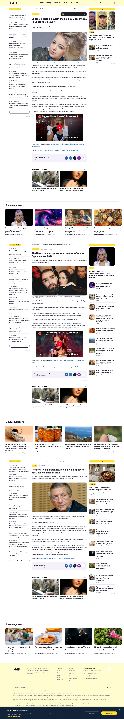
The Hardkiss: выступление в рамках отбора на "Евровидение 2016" (57, 150)
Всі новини (19, 111)
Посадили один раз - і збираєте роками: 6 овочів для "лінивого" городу (18, 497)
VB (79, 158)
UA (104, 3)
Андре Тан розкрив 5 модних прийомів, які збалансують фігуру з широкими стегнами (19, 96)
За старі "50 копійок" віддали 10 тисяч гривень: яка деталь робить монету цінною (77, 230)
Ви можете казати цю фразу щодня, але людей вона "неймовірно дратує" (105, 47)
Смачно (65, 3)
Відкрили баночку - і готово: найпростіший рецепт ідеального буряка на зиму (19, 66)
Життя (37, 461)
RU (107, 3)
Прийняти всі (109, 713)
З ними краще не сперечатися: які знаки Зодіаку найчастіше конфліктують (19, 506)
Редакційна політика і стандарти (92, 670)
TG (70, 158)
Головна (34, 8)
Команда (71, 675)
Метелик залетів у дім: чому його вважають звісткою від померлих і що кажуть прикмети (19, 320)
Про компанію (73, 678)
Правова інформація (88, 675)
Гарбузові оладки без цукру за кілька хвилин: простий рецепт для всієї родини (19, 516)
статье (52, 522)
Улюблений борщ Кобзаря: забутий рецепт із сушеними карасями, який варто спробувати (105, 58)
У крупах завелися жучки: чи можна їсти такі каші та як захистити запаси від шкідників (18, 17)
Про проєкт (72, 670)
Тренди (49, 3)
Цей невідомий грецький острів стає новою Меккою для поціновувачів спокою (18, 311)
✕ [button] (119, 709)
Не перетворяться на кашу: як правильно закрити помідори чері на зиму (19, 301)
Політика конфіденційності (90, 678)
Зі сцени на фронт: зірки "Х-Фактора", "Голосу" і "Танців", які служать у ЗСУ (101, 37)
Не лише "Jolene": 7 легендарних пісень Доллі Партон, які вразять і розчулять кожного (17, 230)
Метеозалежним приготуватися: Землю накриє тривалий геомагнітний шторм (18, 56)
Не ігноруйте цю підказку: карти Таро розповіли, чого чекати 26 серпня (18, 105)
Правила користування (89, 673)
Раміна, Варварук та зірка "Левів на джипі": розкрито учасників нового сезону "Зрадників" (18, 525)
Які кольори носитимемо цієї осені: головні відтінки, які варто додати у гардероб (18, 488)
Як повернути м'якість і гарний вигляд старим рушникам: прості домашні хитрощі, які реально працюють (18, 291)
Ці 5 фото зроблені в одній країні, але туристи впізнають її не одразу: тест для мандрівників (19, 544)
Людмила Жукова (39, 234)
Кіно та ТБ (38, 8)
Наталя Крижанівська (70, 234)
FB (66, 158)
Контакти (71, 673)
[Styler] (14, 3)
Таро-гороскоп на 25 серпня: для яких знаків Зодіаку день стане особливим (19, 553)
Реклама (71, 681)
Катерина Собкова (10, 234)
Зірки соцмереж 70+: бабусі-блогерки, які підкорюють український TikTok (17, 329)
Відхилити (91, 713)
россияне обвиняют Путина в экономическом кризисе (56, 558)
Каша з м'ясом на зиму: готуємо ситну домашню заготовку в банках (18, 26)
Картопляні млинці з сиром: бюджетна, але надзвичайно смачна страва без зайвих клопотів (17, 85)
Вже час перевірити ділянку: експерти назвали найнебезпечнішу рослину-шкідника (17, 46)
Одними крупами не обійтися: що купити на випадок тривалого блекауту (19, 478)
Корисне (57, 3)
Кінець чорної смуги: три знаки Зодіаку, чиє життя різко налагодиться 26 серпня (46, 230)
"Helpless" (69, 323)
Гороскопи (75, 3)
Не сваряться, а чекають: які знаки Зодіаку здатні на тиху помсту (17, 36)
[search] (100, 3)
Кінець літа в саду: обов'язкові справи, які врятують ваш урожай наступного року (19, 535)
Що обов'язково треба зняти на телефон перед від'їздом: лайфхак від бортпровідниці (19, 75)
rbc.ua (112, 3)
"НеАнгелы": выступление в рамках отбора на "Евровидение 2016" (57, 367)
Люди (42, 3)
